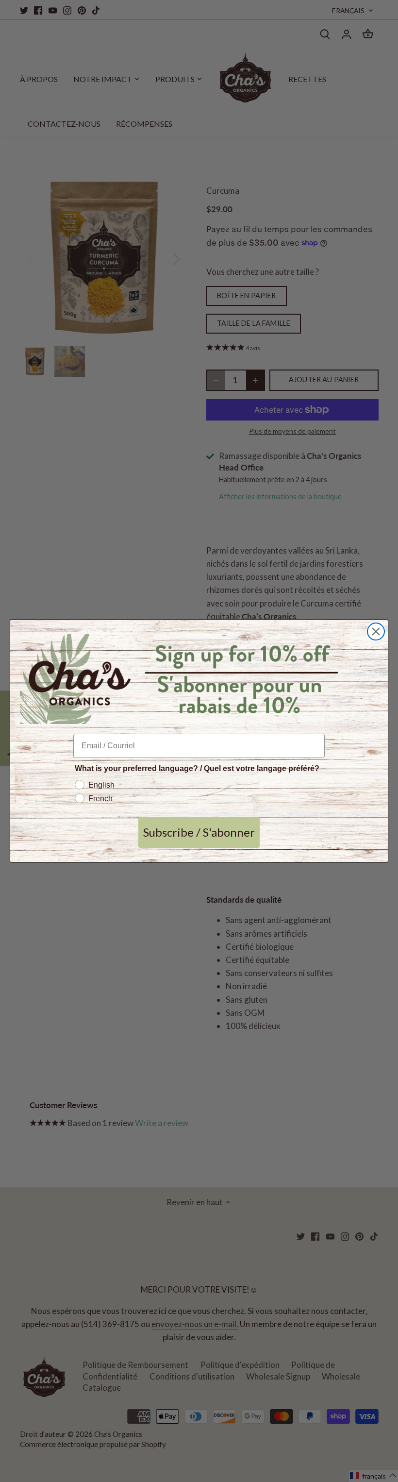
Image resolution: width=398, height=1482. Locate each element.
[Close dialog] (375, 631)
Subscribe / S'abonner (199, 832)
